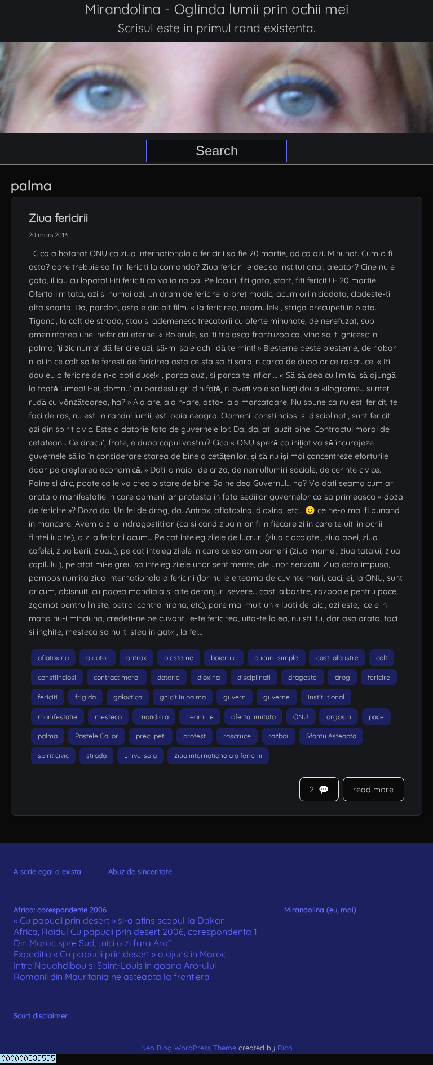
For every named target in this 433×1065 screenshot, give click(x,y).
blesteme (178, 657)
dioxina (208, 677)
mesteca (108, 716)
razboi (278, 736)
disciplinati (254, 677)
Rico (285, 1047)
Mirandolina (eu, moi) (320, 909)
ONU (300, 716)
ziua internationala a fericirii (218, 755)
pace (376, 716)
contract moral (117, 677)
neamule (200, 716)
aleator (97, 657)
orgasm (338, 716)
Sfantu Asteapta (331, 736)
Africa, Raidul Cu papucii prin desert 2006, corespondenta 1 (135, 931)
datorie (168, 677)
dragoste (302, 677)
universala (140, 755)
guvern (234, 697)
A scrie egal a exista (47, 871)
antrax (136, 657)
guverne (276, 697)
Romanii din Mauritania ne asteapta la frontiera (112, 976)
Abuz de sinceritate (140, 871)
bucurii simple (276, 657)
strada (96, 755)
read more (373, 790)
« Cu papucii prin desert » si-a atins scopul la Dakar (119, 920)
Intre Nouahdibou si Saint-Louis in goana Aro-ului (115, 965)
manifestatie (57, 716)
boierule (224, 657)
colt (381, 657)
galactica (127, 697)
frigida (85, 697)
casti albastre (337, 657)
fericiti (48, 697)
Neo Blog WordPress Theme (188, 1047)
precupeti (151, 736)
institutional (326, 697)
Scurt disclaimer (41, 1015)
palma (48, 736)
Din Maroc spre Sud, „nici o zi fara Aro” (92, 942)
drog (342, 677)
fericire (379, 677)
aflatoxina (53, 657)
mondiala (154, 716)
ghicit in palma (183, 697)
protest (194, 736)
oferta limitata (253, 716)
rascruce (237, 736)
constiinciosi (57, 677)
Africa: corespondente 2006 (60, 909)
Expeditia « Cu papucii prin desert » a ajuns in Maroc (120, 954)
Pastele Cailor (96, 736)
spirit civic (53, 755)
